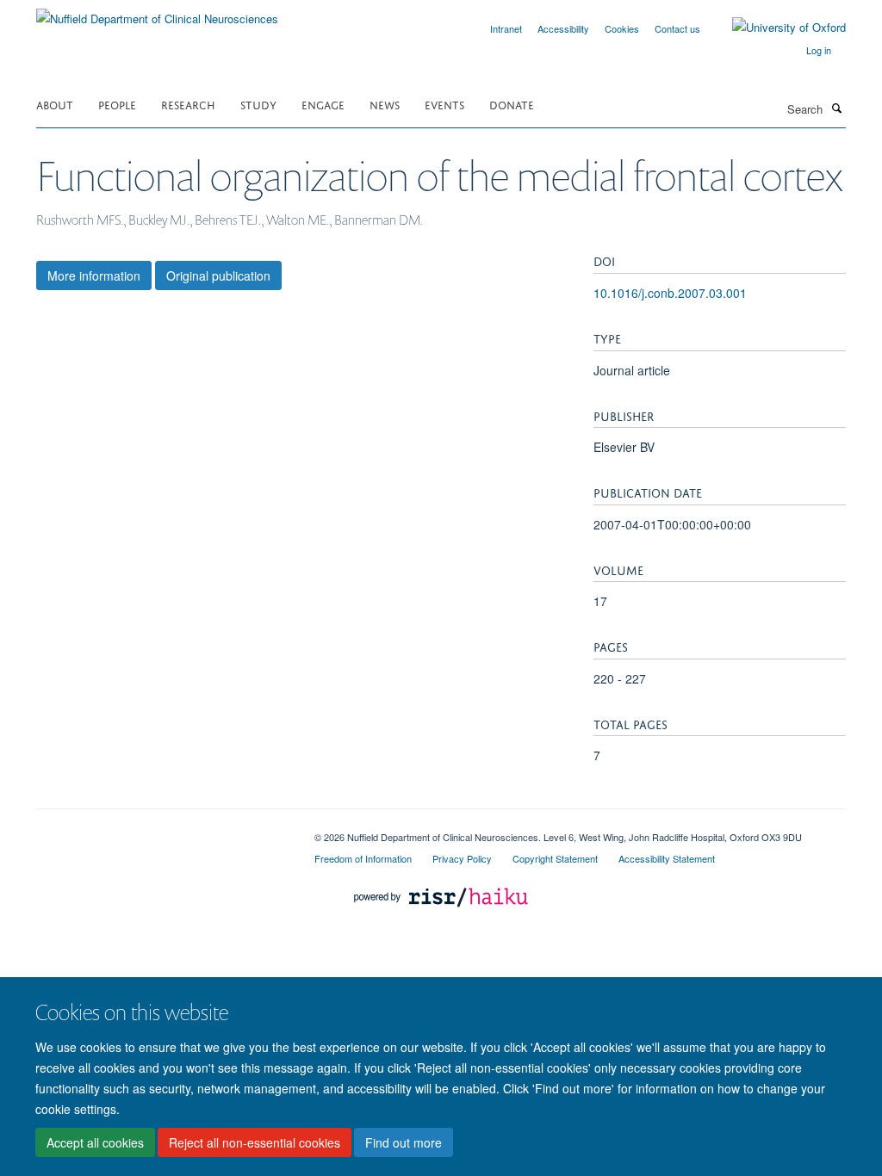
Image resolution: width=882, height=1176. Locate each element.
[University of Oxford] (776, 27)
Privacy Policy (462, 858)
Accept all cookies (95, 1142)
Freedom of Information (363, 858)
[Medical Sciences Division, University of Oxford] (162, 830)
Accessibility (563, 28)
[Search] (836, 107)
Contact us (677, 28)
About (54, 104)
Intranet (506, 28)
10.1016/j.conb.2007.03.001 (670, 292)
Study (258, 104)
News (385, 104)
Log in (818, 50)
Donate (511, 104)
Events (444, 104)
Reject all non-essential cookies (254, 1142)
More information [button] (93, 275)
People (117, 104)
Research (188, 104)
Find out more (403, 1142)
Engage (323, 104)
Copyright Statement (555, 858)
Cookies (622, 28)
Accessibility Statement (666, 858)
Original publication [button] (218, 275)
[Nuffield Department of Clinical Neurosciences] (157, 12)
